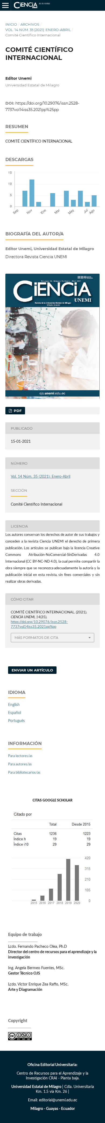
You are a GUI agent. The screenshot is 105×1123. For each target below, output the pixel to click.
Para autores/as (20, 764)
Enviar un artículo (32, 670)
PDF (17, 410)
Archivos (29, 24)
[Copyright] (20, 1039)
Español (14, 713)
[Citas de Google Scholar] (53, 909)
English (14, 705)
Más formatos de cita (36, 637)
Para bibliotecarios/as (24, 772)
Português (16, 721)
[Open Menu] (5, 5)
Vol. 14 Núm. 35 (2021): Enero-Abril (38, 30)
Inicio (11, 24)
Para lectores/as (20, 756)
